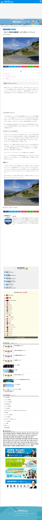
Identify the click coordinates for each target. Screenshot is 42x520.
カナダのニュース (22, 435)
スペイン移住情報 (6, 408)
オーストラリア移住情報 (8, 401)
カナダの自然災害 (6, 438)
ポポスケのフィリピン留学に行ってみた (10, 419)
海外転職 (18, 445)
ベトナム (10, 331)
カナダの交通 (6, 436)
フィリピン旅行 (24, 440)
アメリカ (11, 295)
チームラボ (5, 440)
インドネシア (11, 325)
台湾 (9, 323)
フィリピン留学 (30, 440)
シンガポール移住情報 (7, 406)
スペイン (10, 335)
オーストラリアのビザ (7, 435)
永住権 (5, 445)
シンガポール (11, 317)
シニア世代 (36, 438)
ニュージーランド (12, 327)
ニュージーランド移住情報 (8, 414)
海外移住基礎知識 (6, 427)
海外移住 (14, 445)
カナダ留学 (31, 438)
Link (32, 513)
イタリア (10, 333)
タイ (9, 303)
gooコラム (14, 433)
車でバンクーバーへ (7, 73)
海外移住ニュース (6, 425)
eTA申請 (9, 433)
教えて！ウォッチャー (27, 443)
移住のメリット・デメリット (26, 445)
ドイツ (10, 311)
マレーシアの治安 (13, 442)
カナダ (10, 305)
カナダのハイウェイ (8, 75)
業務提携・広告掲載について (26, 513)
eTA (5, 433)
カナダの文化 (10, 207)
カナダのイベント (15, 435)
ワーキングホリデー (14, 443)
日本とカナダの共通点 (35, 443)
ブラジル (10, 309)
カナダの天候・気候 (19, 436)
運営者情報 (18, 513)
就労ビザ (20, 443)
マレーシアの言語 (21, 442)
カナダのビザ (29, 435)
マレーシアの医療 (6, 442)
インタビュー (30, 433)
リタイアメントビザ (34, 442)
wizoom (24, 433)
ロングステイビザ (6, 443)
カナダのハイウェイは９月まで (10, 76)
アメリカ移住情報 (6, 397)
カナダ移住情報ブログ (7, 29)
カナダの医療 (12, 436)
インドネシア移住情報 (7, 399)
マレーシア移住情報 (7, 421)
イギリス (10, 307)
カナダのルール (6, 207)
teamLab (19, 433)
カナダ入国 (13, 438)
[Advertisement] (21, 11)
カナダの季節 (25, 436)
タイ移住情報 (6, 412)
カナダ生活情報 (15, 207)
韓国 (9, 315)
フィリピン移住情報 (7, 416)
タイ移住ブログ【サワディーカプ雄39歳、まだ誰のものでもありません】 (15, 410)
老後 (32, 445)
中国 (10, 298)
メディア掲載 (6, 423)
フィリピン (11, 329)
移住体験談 (13, 29)
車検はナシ (7, 78)
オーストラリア (12, 300)
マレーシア (11, 319)
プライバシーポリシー (11, 513)
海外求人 (9, 445)
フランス (10, 313)
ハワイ (10, 321)
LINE (30, 66)
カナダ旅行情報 (18, 438)
